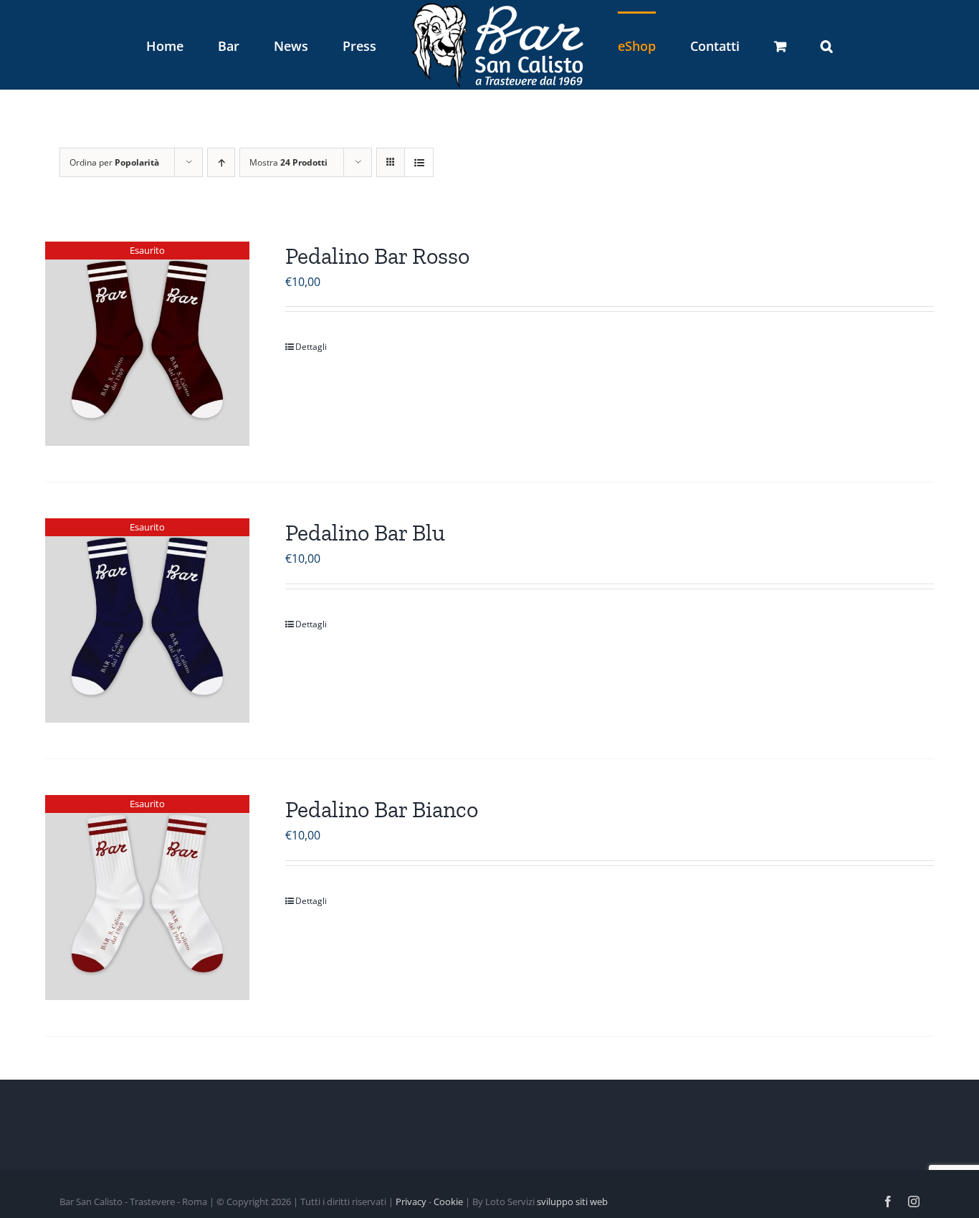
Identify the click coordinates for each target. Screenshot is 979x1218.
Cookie (448, 1201)
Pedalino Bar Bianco (381, 809)
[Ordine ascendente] (221, 162)
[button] (752, 45)
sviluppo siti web (572, 1201)
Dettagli (311, 347)
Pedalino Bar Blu (365, 532)
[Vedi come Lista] (419, 162)
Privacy (411, 1201)
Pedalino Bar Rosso (377, 256)
